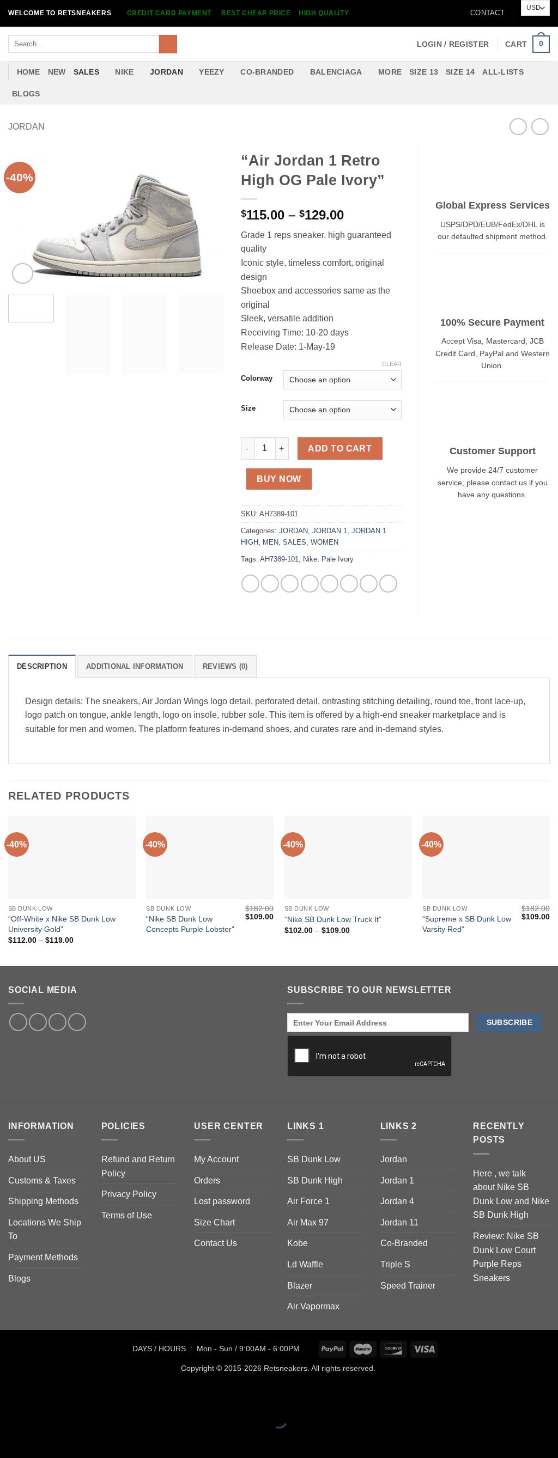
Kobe (297, 1243)
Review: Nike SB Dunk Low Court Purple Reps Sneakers (506, 1257)
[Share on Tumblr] (369, 584)
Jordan (393, 1159)
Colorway (256, 378)
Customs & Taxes (42, 1180)
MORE (390, 72)
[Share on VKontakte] (329, 584)
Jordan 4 (397, 1201)
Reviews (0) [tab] (225, 666)
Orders (207, 1180)
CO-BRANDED (267, 72)
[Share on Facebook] (250, 584)
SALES (86, 72)
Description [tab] (42, 666)
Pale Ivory (338, 559)
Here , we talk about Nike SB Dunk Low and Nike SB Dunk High (511, 1194)
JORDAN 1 (329, 531)
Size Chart (214, 1222)
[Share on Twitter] (270, 584)
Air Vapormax (313, 1306)
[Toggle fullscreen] (42, 1393)
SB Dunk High (315, 1180)
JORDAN (166, 72)
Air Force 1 (308, 1201)
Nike (310, 559)
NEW (57, 72)
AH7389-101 (279, 559)
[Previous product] (539, 126)
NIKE (124, 72)
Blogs (26, 93)
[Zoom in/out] (10, 1393)
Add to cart (340, 448)
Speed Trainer (407, 1285)
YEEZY (211, 72)
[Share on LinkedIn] (349, 584)
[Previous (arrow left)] (10, 1439)
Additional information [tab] (135, 666)
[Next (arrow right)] (42, 1439)
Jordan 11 (399, 1222)
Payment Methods (43, 1257)
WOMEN (324, 542)
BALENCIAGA (336, 72)
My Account (216, 1159)
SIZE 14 (460, 72)
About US (27, 1159)
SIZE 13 (423, 72)
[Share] (74, 1393)
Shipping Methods (43, 1201)
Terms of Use (126, 1215)
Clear (392, 364)
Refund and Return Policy (138, 1166)
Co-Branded (404, 1243)
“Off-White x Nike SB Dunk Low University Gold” (62, 924)
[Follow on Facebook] (18, 1022)
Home (28, 72)
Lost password (222, 1201)
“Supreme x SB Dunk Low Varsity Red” (466, 924)
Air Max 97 (308, 1222)
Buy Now (279, 479)
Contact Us (215, 1243)
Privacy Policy (128, 1194)
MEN (270, 542)
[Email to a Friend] (290, 584)
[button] (453, 44)
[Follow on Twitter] (38, 1022)
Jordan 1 (397, 1180)
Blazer (299, 1285)
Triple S (395, 1264)
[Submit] (168, 44)
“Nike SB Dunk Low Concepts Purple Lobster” (190, 924)
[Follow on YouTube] (77, 1022)
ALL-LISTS (503, 72)
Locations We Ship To (44, 1229)
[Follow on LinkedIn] (57, 1022)
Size (248, 408)
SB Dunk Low (314, 1159)
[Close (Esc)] (106, 1393)
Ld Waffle (305, 1264)
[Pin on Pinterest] (310, 584)
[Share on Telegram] (388, 584)
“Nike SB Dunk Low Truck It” (332, 919)
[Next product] (518, 126)
